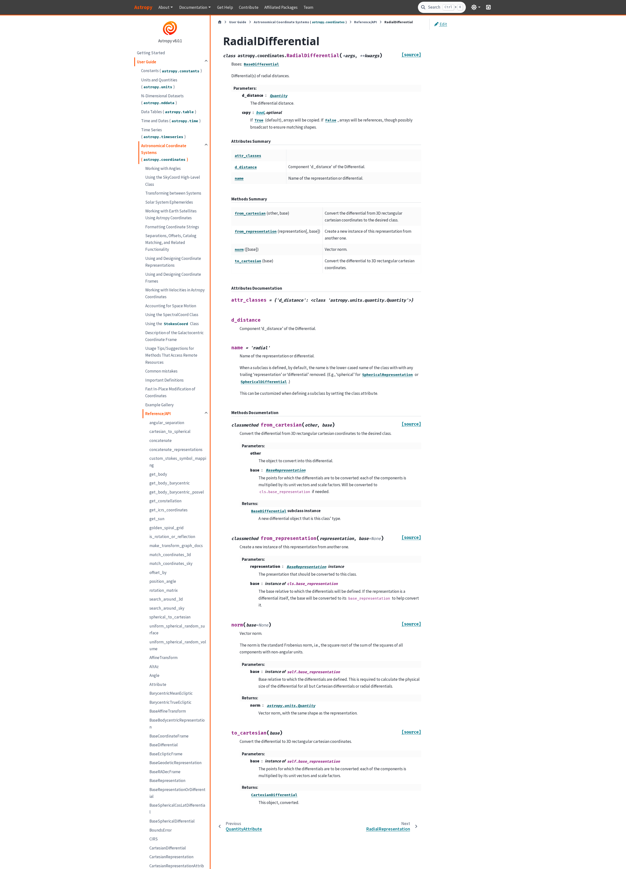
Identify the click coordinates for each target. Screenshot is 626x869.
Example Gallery (159, 404)
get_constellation (165, 501)
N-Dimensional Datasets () (162, 99)
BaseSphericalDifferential (172, 821)
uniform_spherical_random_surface (177, 629)
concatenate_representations (175, 449)
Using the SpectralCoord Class (171, 314)
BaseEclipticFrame (165, 754)
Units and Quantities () (159, 83)
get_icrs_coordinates (168, 510)
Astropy (143, 7)
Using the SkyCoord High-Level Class (172, 181)
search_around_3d (166, 599)
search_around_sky (166, 608)
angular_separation (166, 422)
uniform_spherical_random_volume (177, 645)
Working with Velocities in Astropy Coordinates (175, 293)
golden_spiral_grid (166, 527)
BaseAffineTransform (167, 711)
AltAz (154, 666)
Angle (154, 675)
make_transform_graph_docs (176, 545)
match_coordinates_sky (170, 563)
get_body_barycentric (169, 483)
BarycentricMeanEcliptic (171, 693)
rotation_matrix (163, 590)
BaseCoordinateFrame (169, 735)
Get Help (225, 7)
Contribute (248, 7)
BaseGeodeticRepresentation (175, 762)
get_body (158, 474)
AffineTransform (163, 657)
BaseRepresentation (167, 780)
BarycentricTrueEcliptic (170, 702)
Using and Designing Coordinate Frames (173, 277)
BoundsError (160, 830)
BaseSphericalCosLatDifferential (177, 809)
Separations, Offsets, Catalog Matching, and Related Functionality (170, 242)
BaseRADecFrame (164, 771)
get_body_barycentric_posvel (176, 492)
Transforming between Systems (173, 193)
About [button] (163, 7)
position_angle (162, 581)
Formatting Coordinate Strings (172, 227)
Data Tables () (168, 111)
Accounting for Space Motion (170, 305)
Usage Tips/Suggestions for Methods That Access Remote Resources (171, 355)
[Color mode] (476, 7)
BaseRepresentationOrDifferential (177, 793)
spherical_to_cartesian (169, 617)
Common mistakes (161, 371)
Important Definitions (164, 380)
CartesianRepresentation (171, 856)
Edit (443, 24)
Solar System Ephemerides (169, 202)
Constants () (171, 70)
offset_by (158, 572)
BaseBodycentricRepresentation (177, 723)
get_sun (156, 518)
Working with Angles (163, 168)
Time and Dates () (171, 120)
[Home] (220, 22)
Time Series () (163, 133)
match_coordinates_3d (170, 554)
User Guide (146, 62)
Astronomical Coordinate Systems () (164, 152)
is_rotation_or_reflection (172, 536)
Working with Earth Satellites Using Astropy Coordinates (171, 214)
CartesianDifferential (167, 848)
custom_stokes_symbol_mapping (177, 462)
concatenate (160, 440)
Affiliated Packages (281, 7)
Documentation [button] (193, 7)
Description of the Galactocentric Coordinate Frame (174, 336)
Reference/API (158, 413)
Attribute (157, 684)
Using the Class (172, 323)
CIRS (153, 839)
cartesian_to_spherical (169, 431)
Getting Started (151, 52)
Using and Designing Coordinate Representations (173, 262)
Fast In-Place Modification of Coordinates (170, 392)
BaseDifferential (163, 745)
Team (308, 7)
